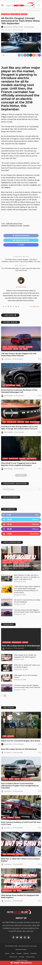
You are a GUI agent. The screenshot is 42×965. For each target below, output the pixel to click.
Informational (16, 642)
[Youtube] (21, 534)
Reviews (15, 562)
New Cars (29, 347)
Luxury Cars (27, 560)
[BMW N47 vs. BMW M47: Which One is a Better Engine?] (21, 844)
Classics (12, 560)
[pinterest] (21, 524)
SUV (21, 349)
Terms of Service (22, 960)
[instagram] (21, 529)
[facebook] (21, 515)
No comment (30, 27)
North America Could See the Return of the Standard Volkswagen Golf (19, 391)
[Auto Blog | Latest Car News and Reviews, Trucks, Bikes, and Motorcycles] (19, 912)
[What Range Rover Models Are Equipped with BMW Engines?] (6, 657)
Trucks (5, 779)
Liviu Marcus (8, 359)
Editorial (26, 953)
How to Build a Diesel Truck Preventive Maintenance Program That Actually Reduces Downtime (20, 786)
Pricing (15, 349)
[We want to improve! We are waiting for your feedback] (6, 602)
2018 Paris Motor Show (14, 223)
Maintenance (25, 779)
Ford (4, 422)
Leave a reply (9, 315)
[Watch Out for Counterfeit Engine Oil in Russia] (21, 725)
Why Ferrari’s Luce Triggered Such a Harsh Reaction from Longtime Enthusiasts (18, 464)
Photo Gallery (7, 349)
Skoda (5, 347)
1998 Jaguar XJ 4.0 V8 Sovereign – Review (20, 566)
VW (4, 385)
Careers (19, 953)
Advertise (34, 953)
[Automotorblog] (21, 5)
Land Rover (6, 889)
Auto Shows (5, 14)
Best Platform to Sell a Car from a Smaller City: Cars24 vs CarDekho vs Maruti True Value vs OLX (26, 577)
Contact (21, 957)
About (7, 953)
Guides (11, 779)
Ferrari (5, 458)
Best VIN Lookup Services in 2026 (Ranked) (21, 646)
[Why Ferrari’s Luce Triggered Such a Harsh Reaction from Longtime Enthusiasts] (21, 448)
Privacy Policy (30, 957)
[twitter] (21, 520)
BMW (4, 854)
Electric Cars (15, 14)
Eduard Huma (8, 27)
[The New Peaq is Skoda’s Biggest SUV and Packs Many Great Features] (21, 338)
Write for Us (13, 957)
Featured (22, 347)
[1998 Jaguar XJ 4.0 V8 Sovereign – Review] (21, 558)
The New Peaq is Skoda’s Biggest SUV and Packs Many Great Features (18, 355)
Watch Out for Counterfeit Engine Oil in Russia (20, 741)
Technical (10, 817)
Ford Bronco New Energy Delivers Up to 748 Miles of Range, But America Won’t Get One (19, 428)
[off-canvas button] (2, 5)
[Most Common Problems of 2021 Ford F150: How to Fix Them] (21, 807)
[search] (39, 5)
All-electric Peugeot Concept (11, 225)
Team (13, 953)
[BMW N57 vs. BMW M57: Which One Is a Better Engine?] (6, 667)
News (18, 385)
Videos (25, 349)
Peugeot (24, 14)
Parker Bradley (8, 396)
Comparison (6, 642)
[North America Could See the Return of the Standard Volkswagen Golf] (21, 375)
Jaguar (5, 560)
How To (17, 779)
